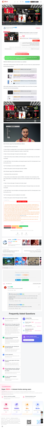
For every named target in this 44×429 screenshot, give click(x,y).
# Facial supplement (7, 227)
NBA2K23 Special (7, 226)
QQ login (18, 280)
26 (16, 241)
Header (9, 286)
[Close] (39, 57)
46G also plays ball (9, 27)
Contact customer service (28, 340)
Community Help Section (20, 58)
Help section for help (23, 215)
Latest (4, 283)
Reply (15, 290)
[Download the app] (42, 420)
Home (4, 24)
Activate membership (35, 1)
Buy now (36, 40)
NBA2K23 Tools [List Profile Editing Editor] (25, 80)
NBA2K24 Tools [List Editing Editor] (24, 96)
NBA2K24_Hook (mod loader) (22, 91)
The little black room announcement (14, 419)
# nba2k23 (13, 227)
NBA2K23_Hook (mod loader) (22, 69)
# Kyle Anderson (19, 227)
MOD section (8, 24)
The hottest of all (9, 283)
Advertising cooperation (14, 418)
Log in (31, 42)
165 (11, 241)
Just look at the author (37, 283)
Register (26, 274)
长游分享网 (8, 420)
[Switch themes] (42, 422)
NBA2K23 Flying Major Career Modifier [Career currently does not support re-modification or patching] (24, 76)
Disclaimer (8, 418)
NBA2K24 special (15, 226)
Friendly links (3, 418)
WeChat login (26, 280)
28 (14, 241)
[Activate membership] (42, 412)
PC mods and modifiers (15, 24)
